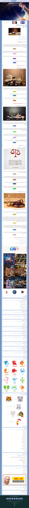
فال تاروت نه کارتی (24, 443)
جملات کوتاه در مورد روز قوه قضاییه (21, 38)
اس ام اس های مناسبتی (14, 1)
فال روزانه (18, 1)
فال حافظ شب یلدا (24, 472)
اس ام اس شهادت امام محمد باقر (22, 240)
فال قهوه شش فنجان (24, 325)
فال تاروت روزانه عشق (23, 448)
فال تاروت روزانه (24, 430)
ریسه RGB (25, 354)
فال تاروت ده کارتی (24, 445)
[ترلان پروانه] (14, 22)
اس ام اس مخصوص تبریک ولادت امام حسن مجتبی (20, 239)
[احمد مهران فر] (22, 22)
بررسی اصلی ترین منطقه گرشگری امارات (22, 460)
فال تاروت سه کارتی (24, 437)
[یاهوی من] (22, 499)
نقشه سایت (12, 502)
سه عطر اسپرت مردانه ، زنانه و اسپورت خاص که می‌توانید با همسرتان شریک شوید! (18, 457)
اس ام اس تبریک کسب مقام (23, 308)
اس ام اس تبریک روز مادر (22, 241)
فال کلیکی (25, 344)
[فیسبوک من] (18, 499)
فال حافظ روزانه (24, 470)
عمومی (22, 296)
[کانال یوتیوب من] (9, 499)
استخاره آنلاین (9, 1)
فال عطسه (25, 488)
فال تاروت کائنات (24, 435)
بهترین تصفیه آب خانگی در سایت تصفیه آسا (22, 455)
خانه (26, 1)
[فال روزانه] (9, 259)
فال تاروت (21, 1)
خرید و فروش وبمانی (24, 461)
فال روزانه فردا (24, 493)
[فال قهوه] (20, 271)
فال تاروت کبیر (24, 432)
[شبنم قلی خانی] (6, 22)
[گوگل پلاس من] (11, 499)
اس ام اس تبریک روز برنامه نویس (22, 301)
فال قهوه (25, 322)
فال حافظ (24, 1)
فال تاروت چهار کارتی (24, 439)
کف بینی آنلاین (24, 329)
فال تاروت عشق (24, 446)
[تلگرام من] (20, 499)
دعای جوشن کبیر (24, 338)
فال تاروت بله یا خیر (24, 449)
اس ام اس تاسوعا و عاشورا (23, 307)
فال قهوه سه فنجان (24, 323)
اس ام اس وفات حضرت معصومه (22, 244)
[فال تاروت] (20, 259)
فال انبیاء (25, 317)
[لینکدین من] (7, 499)
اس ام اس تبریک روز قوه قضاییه (14, 3)
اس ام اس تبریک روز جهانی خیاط (23, 302)
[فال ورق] (9, 282)
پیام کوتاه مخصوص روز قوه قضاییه (22, 38)
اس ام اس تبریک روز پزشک (23, 304)
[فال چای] (20, 282)
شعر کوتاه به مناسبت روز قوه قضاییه (21, 37)
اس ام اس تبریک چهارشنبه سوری (22, 242)
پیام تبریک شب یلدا (24, 473)
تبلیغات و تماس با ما (5, 1)
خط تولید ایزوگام (24, 463)
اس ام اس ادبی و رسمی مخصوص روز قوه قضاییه (20, 39)
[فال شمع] (9, 271)
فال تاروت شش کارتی (24, 442)
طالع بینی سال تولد (24, 426)
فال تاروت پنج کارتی (24, 440)
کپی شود (14, 48)
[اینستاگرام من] (16, 499)
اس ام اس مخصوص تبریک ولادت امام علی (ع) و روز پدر (20, 243)
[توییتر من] (12, 499)
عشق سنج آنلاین (24, 349)
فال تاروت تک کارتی (24, 436)
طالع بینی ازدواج (24, 334)
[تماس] (14, 499)
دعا (25, 340)
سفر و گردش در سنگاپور (23, 458)
